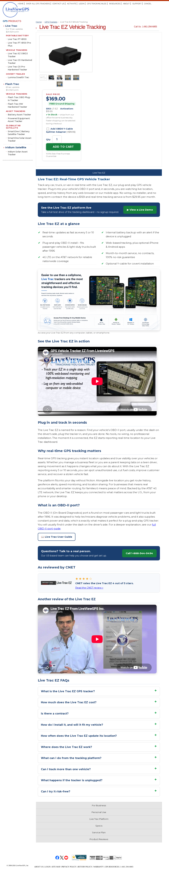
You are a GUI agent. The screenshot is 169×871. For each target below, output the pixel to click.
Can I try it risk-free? (55, 791)
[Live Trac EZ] (66, 54)
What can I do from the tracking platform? (71, 758)
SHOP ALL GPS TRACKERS (38, 3)
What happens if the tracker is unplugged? (71, 780)
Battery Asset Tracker (19, 114)
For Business (99, 805)
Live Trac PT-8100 (17, 39)
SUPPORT (136, 3)
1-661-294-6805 (126, 867)
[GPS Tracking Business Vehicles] (51, 78)
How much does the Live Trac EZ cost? (68, 702)
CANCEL (147, 3)
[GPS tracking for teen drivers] (59, 78)
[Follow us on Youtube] (66, 857)
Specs (98, 825)
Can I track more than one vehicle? (66, 769)
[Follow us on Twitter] (62, 857)
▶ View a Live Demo (140, 209)
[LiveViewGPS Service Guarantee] (59, 84)
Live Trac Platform (98, 819)
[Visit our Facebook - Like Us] (57, 857)
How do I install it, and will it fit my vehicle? (72, 724)
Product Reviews (99, 839)
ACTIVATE (71, 3)
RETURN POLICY (85, 867)
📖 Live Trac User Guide (56, 536)
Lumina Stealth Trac (18, 77)
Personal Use (99, 812)
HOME (20, 3)
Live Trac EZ (99, 172)
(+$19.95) (60, 130)
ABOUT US (38, 867)
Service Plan (99, 832)
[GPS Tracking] (29, 10)
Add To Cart (63, 146)
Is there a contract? (54, 713)
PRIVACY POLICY (69, 867)
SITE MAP (56, 867)
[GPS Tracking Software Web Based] (68, 78)
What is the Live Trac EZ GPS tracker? (68, 691)
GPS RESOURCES (112, 867)
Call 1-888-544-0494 (139, 553)
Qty (48, 139)
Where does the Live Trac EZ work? (66, 747)
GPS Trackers (51, 22)
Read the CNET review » (89, 587)
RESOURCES (114, 3)
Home (39, 22)
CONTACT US (58, 3)
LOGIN (81, 3)
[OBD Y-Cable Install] (43, 78)
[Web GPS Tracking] (76, 78)
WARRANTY (98, 867)
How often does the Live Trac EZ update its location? (79, 735)
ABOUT (126, 3)
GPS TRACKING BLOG (96, 3)
